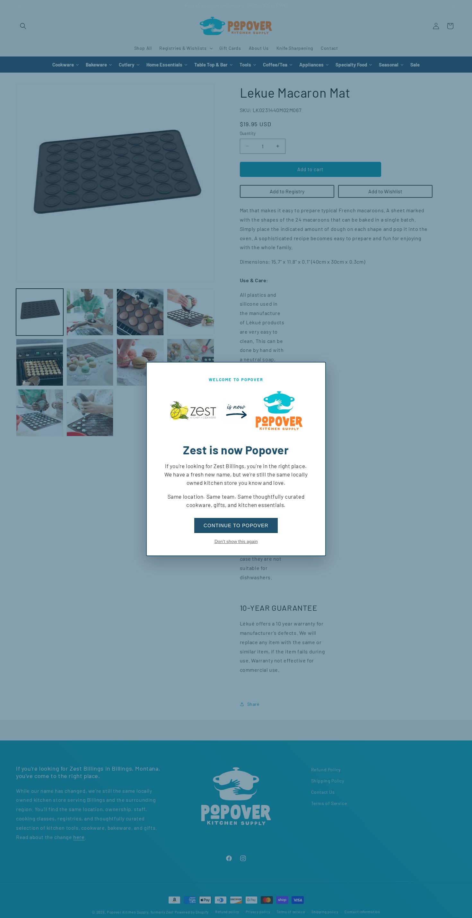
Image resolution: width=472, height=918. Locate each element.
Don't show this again (236, 541)
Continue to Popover (236, 525)
